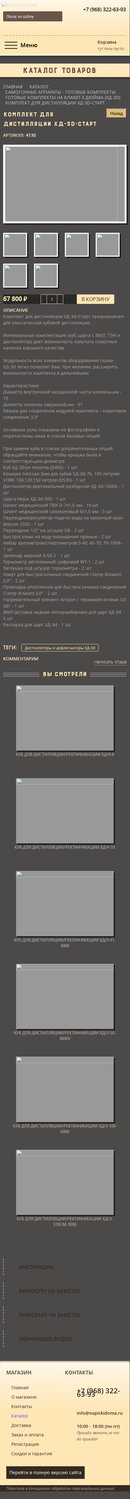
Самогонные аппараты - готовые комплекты (60, 92)
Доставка (21, 1425)
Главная (13, 87)
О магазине (24, 1397)
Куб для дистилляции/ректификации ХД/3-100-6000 (65, 1128)
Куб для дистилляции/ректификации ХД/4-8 (65, 754)
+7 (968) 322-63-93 (104, 9)
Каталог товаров (59, 69)
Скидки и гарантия (31, 1454)
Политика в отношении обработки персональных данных (60, 1488)
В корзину (96, 299)
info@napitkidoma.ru (100, 1413)
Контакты (21, 1406)
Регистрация (25, 1444)
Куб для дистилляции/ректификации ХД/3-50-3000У (65, 1035)
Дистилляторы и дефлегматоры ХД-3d (60, 647)
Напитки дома (15, 3)
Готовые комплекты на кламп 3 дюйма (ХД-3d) (62, 97)
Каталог (39, 87)
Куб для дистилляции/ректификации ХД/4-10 (64, 847)
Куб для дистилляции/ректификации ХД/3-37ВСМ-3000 (65, 1221)
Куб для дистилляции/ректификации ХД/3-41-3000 (65, 942)
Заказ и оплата (27, 1435)
